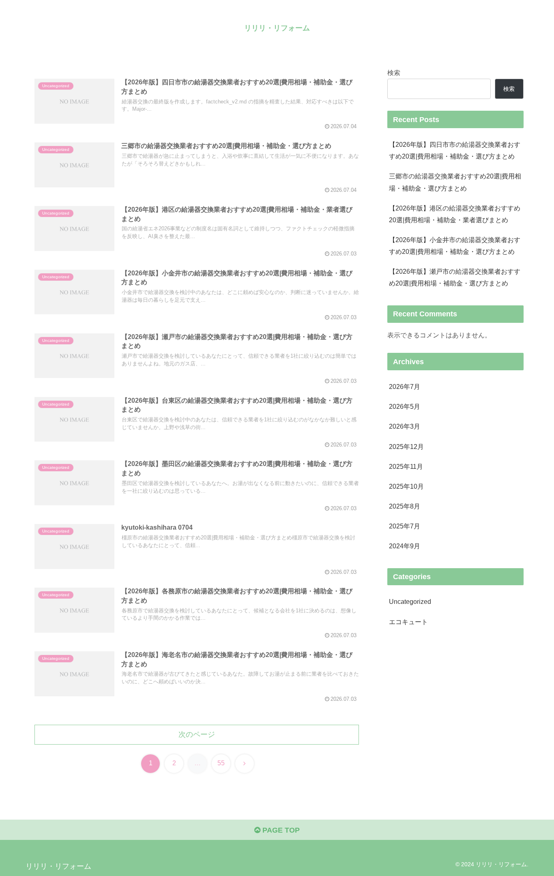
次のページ (196, 734)
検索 (393, 72)
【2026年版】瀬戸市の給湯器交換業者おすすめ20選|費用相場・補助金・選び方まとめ (454, 277)
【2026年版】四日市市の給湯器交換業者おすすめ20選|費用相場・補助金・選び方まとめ (454, 150)
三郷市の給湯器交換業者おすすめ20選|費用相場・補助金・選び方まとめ (455, 181)
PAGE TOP (280, 830)
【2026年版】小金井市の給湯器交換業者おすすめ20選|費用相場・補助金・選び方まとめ (454, 245)
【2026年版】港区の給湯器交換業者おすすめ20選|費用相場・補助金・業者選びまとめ (454, 213)
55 (221, 763)
